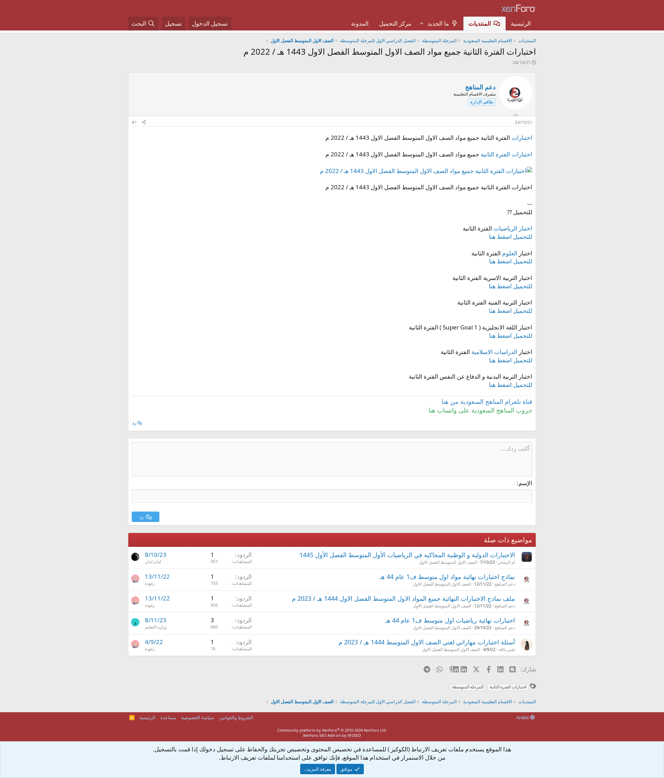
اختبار (525, 228)
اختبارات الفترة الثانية (506, 154)
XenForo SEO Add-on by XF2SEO (332, 735)
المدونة (360, 23)
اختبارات (521, 138)
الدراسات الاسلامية (494, 352)
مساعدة (168, 717)
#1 (134, 122)
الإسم (525, 483)
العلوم (509, 253)
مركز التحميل (395, 23)
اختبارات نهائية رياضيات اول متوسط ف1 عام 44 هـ (450, 620)
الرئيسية (521, 23)
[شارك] (143, 123)
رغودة (150, 583)
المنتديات (480, 23)
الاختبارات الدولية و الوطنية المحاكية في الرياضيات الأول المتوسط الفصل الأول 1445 (407, 555)
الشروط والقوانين (236, 717)
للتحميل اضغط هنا (510, 237)
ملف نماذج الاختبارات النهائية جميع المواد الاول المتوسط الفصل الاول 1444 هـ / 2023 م (403, 598)
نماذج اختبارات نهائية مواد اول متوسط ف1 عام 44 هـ (447, 576)
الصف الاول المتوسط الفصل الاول (448, 562)
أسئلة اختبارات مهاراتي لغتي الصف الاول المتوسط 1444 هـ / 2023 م (427, 642)
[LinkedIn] (464, 669)
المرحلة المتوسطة (467, 687)
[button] (421, 23)
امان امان (153, 561)
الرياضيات (505, 228)
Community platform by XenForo (332, 730)
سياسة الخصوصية (197, 717)
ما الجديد (438, 23)
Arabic (523, 717)
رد (134, 422)
